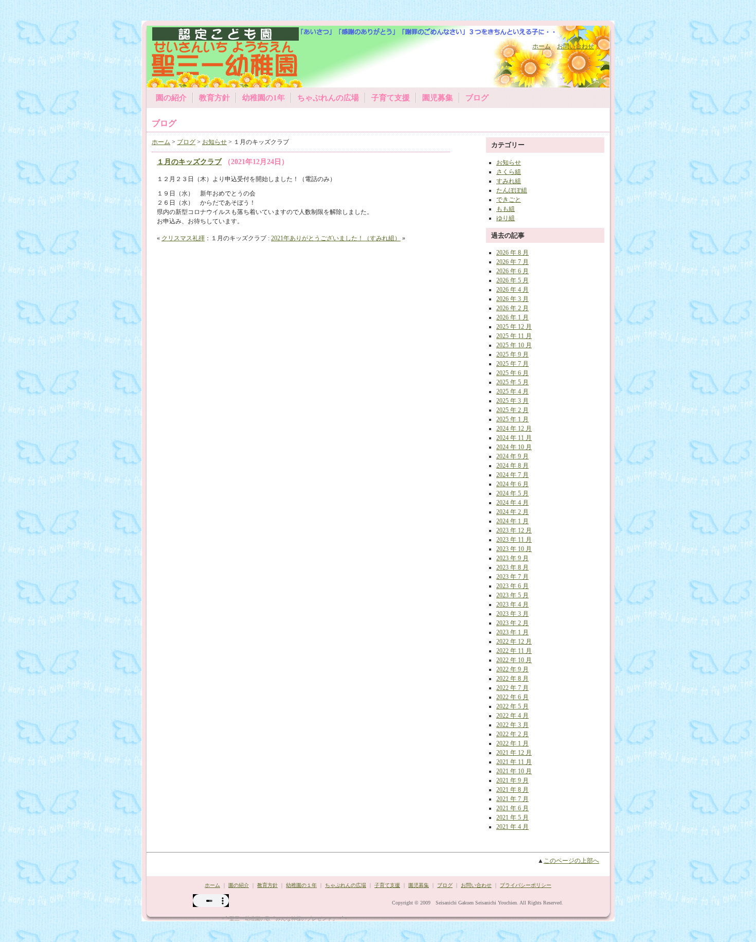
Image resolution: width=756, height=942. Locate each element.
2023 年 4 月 (512, 604)
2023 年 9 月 (512, 558)
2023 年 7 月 (512, 576)
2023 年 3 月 (512, 613)
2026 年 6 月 (512, 271)
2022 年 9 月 (512, 669)
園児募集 (437, 98)
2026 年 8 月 (512, 252)
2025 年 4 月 (512, 391)
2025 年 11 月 (514, 336)
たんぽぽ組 (511, 190)
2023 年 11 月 (514, 539)
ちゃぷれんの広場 (328, 98)
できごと (508, 199)
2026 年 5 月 (512, 280)
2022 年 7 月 (512, 687)
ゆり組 (505, 218)
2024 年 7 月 (512, 474)
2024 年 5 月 (512, 493)
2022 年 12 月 (514, 641)
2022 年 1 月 (512, 743)
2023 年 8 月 (512, 567)
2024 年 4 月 (512, 502)
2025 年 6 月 (512, 373)
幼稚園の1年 (263, 98)
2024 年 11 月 (514, 437)
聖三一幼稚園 (215, 55)
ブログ (477, 98)
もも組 (505, 208)
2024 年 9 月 (512, 456)
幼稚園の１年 (301, 885)
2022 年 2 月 (512, 734)
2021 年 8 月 (512, 789)
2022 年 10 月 (514, 660)
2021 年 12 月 (514, 752)
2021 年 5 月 (512, 817)
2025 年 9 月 (512, 354)
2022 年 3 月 (512, 724)
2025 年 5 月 (512, 382)
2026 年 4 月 (512, 289)
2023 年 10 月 (514, 549)
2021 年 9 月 (512, 780)
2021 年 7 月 (512, 799)
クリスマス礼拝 (183, 238)
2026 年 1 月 (512, 317)
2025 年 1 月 (512, 419)
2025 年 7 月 (512, 363)
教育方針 (214, 98)
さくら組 (508, 171)
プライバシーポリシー (525, 885)
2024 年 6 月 (512, 484)
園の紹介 (171, 98)
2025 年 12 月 (514, 326)
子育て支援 (390, 98)
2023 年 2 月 (512, 623)
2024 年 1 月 (512, 521)
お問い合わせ (575, 46)
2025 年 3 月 (512, 400)
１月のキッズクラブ (189, 162)
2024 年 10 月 (514, 447)
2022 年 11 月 (514, 650)
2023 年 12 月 (514, 530)
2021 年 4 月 (512, 826)
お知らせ (214, 142)
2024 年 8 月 (512, 465)
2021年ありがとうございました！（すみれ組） (336, 238)
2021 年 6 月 (512, 808)
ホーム (541, 46)
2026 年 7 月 (512, 261)
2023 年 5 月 (512, 595)
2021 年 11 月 (514, 762)
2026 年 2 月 (512, 308)
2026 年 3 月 (512, 299)
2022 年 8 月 (512, 678)
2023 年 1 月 (512, 632)
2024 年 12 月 (514, 428)
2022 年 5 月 (512, 706)
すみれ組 (508, 181)
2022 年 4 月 (512, 715)
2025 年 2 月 (512, 410)
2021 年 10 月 (514, 771)
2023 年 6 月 (512, 586)
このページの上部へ (571, 860)
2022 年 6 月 (512, 697)
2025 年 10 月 (514, 345)
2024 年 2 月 (512, 512)
